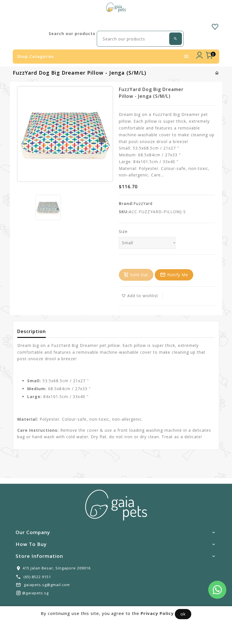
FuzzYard (143, 203)
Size (123, 231)
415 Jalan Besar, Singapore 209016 (57, 568)
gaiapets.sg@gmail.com (47, 584)
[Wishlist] (215, 26)
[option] (48, 207)
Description (31, 331)
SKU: (124, 211)
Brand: (126, 203)
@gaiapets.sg (35, 592)
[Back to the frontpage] (217, 72)
